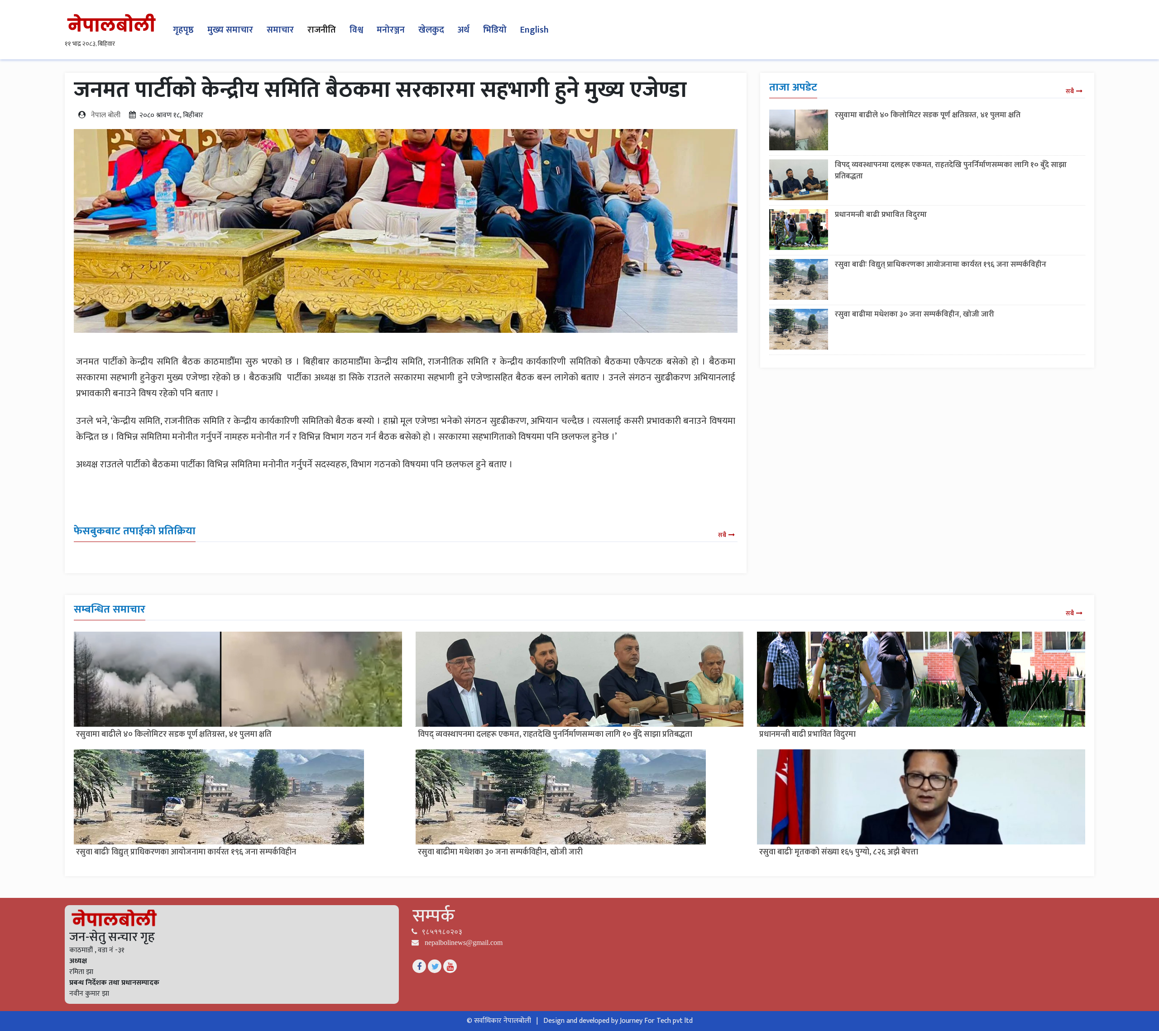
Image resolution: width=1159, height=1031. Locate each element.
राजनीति (321, 30)
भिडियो (495, 30)
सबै (722, 535)
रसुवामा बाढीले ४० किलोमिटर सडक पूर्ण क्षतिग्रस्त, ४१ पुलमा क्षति (927, 115)
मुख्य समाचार (230, 30)
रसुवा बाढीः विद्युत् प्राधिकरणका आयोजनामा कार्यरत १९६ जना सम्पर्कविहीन (940, 264)
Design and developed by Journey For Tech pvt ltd (618, 1021)
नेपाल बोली (105, 115)
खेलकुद (431, 30)
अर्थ (463, 30)
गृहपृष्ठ (183, 30)
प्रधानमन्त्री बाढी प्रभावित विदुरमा (881, 214)
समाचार (280, 30)
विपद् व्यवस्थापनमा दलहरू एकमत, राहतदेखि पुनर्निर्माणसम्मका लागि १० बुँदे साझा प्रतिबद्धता (951, 170)
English (534, 30)
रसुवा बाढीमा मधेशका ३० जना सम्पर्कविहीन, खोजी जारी (914, 314)
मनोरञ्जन (391, 30)
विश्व (356, 30)
